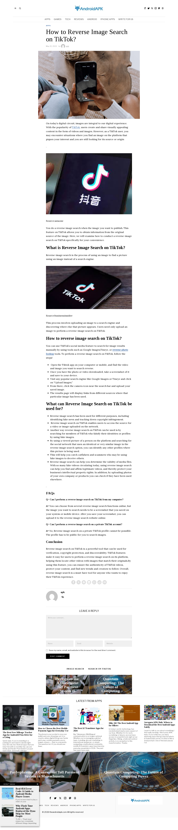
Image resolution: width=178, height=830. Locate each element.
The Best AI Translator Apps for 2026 (88, 729)
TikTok (76, 127)
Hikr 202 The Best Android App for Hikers (123, 724)
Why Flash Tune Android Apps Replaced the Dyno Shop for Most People (25, 811)
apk (67, 46)
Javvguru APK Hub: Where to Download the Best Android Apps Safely (159, 724)
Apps (48, 25)
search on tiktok (99, 669)
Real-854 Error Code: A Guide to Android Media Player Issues (24, 793)
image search (75, 669)
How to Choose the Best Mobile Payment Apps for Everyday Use (53, 729)
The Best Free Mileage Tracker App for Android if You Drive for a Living (17, 734)
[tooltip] (145, 8)
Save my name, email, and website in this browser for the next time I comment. (82, 650)
